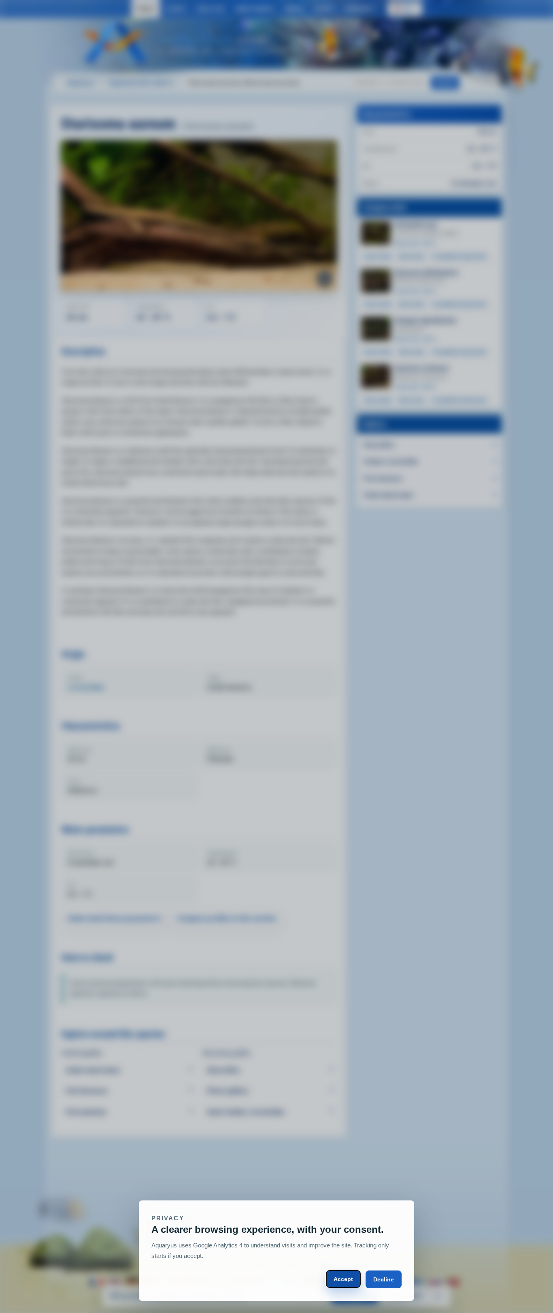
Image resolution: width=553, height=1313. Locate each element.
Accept (343, 1279)
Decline (383, 1279)
